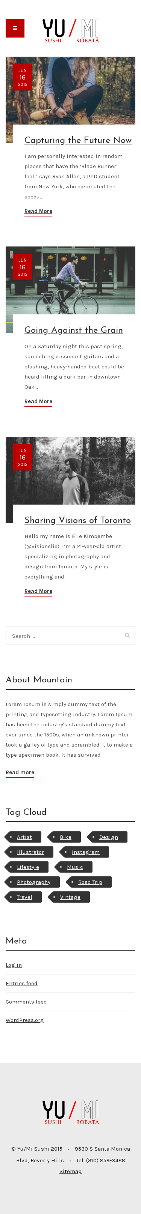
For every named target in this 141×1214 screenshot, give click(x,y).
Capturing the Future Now (78, 140)
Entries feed (22, 983)
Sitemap (70, 1171)
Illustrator (30, 852)
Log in (14, 965)
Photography (33, 882)
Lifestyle (28, 867)
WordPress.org (25, 1020)
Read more (20, 772)
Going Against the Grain (73, 330)
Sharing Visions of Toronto (77, 520)
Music (75, 867)
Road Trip (90, 882)
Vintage (70, 897)
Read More (38, 211)
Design (108, 837)
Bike (65, 837)
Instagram (86, 852)
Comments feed (26, 1001)
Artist (24, 837)
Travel (24, 897)
